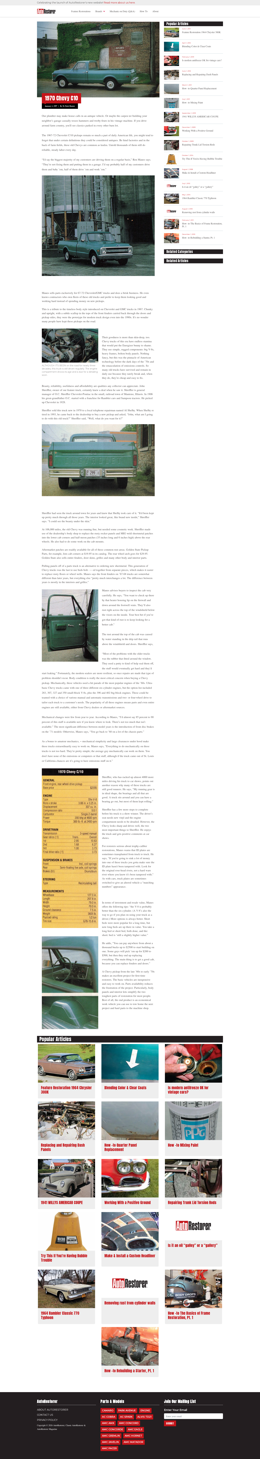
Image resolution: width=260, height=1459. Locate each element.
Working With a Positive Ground (197, 130)
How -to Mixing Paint (192, 102)
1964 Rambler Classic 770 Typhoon (199, 198)
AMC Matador (133, 1442)
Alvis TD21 (144, 1416)
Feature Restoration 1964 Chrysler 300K (201, 32)
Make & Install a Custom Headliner (199, 172)
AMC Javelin (110, 1442)
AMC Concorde (112, 1429)
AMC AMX (108, 1423)
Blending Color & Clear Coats (196, 46)
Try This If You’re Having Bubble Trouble (202, 158)
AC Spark (126, 1416)
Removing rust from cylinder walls (198, 212)
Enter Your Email (175, 1410)
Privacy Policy (47, 1420)
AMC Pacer (109, 1448)
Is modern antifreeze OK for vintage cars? (202, 60)
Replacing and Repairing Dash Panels (200, 74)
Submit (170, 1423)
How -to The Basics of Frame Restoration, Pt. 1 (202, 225)
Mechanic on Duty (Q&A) (122, 11)
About (155, 11)
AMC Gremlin (111, 1435)
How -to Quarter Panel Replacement (199, 88)
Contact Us (45, 1414)
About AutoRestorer (52, 1409)
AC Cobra (108, 1416)
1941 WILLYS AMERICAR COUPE (200, 116)
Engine (145, 1410)
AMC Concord (129, 1423)
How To (144, 11)
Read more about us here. (119, 2)
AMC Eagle (135, 1429)
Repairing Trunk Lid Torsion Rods (198, 144)
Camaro (107, 1410)
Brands (98, 11)
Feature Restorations (81, 11)
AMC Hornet (133, 1435)
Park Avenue (127, 1410)
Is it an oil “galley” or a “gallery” (197, 186)
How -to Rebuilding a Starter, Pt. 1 (198, 237)
